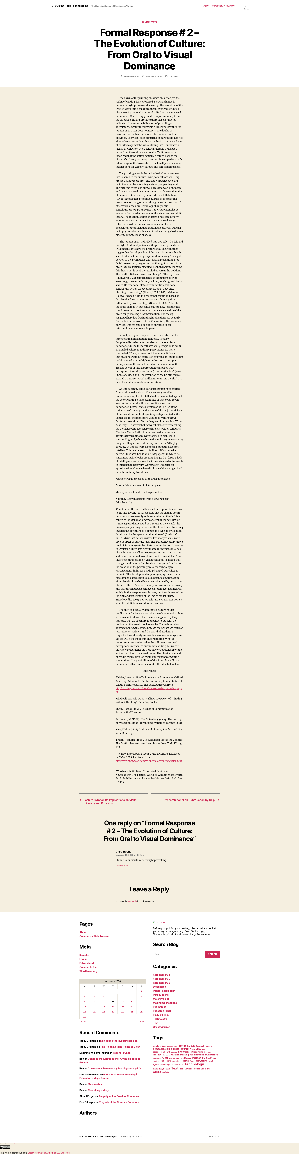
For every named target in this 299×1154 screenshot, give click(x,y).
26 (113, 1011)
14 (132, 1001)
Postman (196, 1058)
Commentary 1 (161, 974)
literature (166, 1055)
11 (103, 1001)
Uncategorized (161, 1027)
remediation (176, 1061)
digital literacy (198, 1049)
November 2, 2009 (154, 76)
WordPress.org (88, 971)
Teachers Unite (122, 1052)
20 (122, 1006)
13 (122, 1001)
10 (94, 1001)
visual (197, 1068)
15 (141, 1001)
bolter (182, 1045)
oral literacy (186, 1058)
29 (141, 1011)
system (156, 1065)
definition (186, 1048)
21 (132, 1006)
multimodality (157, 1058)
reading (156, 1061)
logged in (132, 901)
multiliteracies (197, 1055)
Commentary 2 (149, 22)
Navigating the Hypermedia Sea (118, 1040)
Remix (186, 1061)
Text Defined (186, 1069)
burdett (191, 1046)
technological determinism (171, 1065)
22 (141, 1006)
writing (157, 1071)
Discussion (159, 986)
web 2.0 (205, 1068)
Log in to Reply (122, 866)
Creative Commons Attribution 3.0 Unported (49, 1153)
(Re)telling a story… (99, 1090)
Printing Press (209, 1058)
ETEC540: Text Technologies (69, 5)
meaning (184, 1055)
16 (85, 1006)
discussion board (161, 1052)
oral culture (174, 1058)
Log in (82, 959)
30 (84, 1016)
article (156, 1046)
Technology (160, 1019)
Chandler (209, 1046)
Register (84, 955)
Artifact (163, 1046)
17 (94, 1006)
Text (155, 1023)
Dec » (141, 1021)
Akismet (13, 1143)
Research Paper (162, 1010)
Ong (165, 1057)
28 (132, 1011)
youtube (165, 1072)
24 (94, 1011)
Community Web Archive (224, 6)
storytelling (202, 1060)
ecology (174, 1052)
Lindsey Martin (132, 76)
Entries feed (86, 963)
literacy (157, 1054)
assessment (172, 1046)
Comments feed (88, 967)
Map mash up (95, 1084)
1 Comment (174, 76)
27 (122, 1011)
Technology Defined (161, 1069)
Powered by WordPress (131, 1136)
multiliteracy (211, 1054)
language (207, 1052)
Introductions (161, 994)
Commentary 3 (161, 982)
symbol (212, 1061)
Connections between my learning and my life (114, 1068)
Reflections (159, 1006)
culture (175, 1048)
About (206, 6)
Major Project (161, 998)
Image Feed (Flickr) (164, 990)
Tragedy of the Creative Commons (118, 1096)
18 (104, 1006)
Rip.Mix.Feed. (161, 1015)
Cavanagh (200, 1046)
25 (103, 1011)
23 (84, 1011)
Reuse (192, 1061)
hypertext (183, 1051)
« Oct (83, 1021)
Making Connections (165, 1002)
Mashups (175, 1055)
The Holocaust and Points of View (120, 1046)
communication (161, 1048)
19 (113, 1006)
